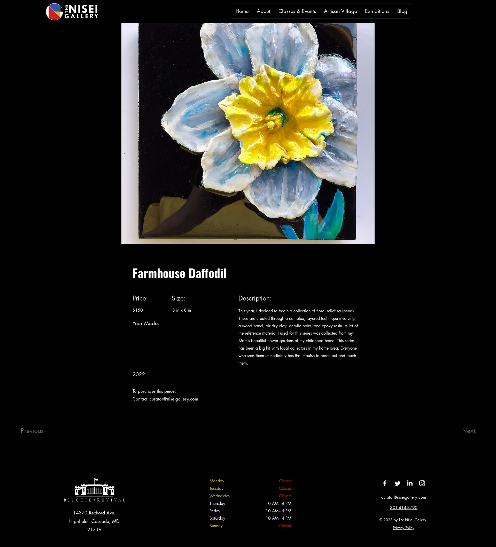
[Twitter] (397, 483)
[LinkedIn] (410, 483)
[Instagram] (422, 483)
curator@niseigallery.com (174, 399)
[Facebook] (385, 483)
